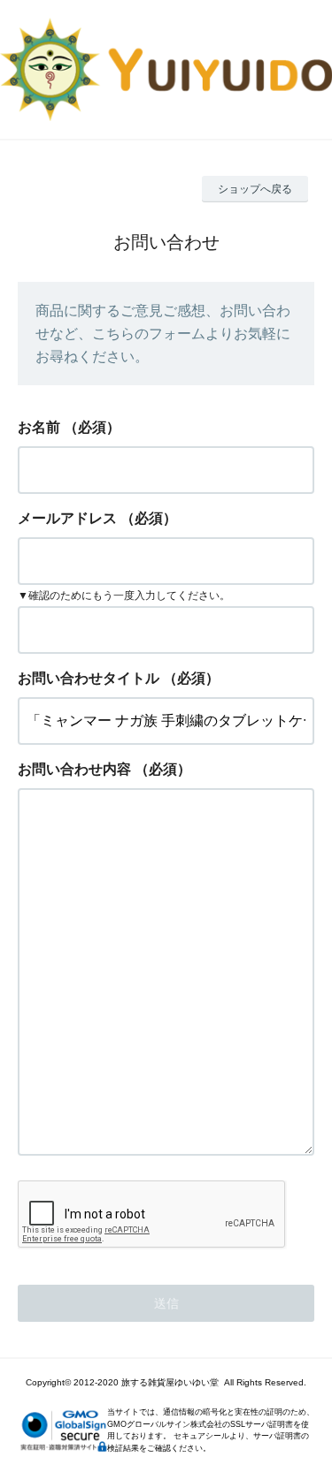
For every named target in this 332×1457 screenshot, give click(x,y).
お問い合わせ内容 (74, 769)
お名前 (39, 427)
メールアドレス (67, 518)
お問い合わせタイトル (88, 678)
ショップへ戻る (255, 189)
